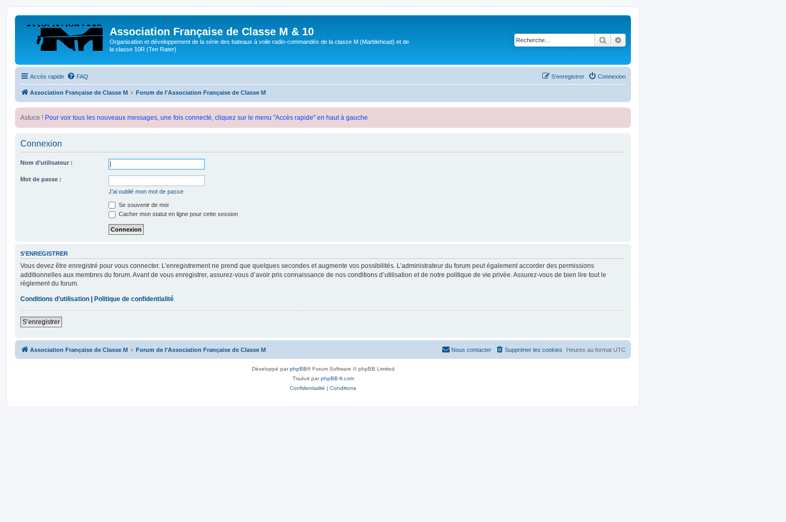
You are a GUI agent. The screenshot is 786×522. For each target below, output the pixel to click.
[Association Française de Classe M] (64, 35)
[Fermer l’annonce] (622, 116)
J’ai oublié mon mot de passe (146, 191)
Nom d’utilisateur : (46, 162)
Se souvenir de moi (142, 205)
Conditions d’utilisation (54, 299)
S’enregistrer (41, 322)
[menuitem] (77, 76)
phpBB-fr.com (337, 378)
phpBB (298, 369)
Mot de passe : (40, 179)
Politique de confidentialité (134, 299)
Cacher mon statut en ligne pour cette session (177, 214)
